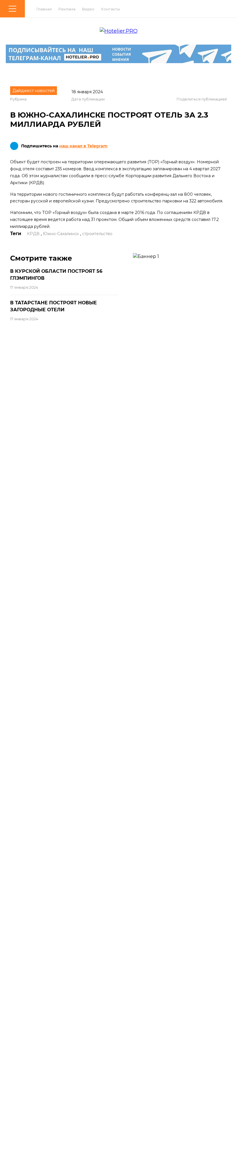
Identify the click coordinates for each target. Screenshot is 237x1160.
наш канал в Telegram (83, 146)
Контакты (110, 9)
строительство (97, 233)
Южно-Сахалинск (61, 233)
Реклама (66, 9)
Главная (44, 9)
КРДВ (33, 233)
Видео (88, 9)
